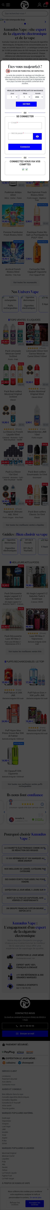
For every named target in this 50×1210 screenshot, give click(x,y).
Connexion (25, 147)
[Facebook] (23, 169)
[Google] (27, 169)
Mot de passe (17, 133)
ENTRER (26, 104)
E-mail (14, 123)
